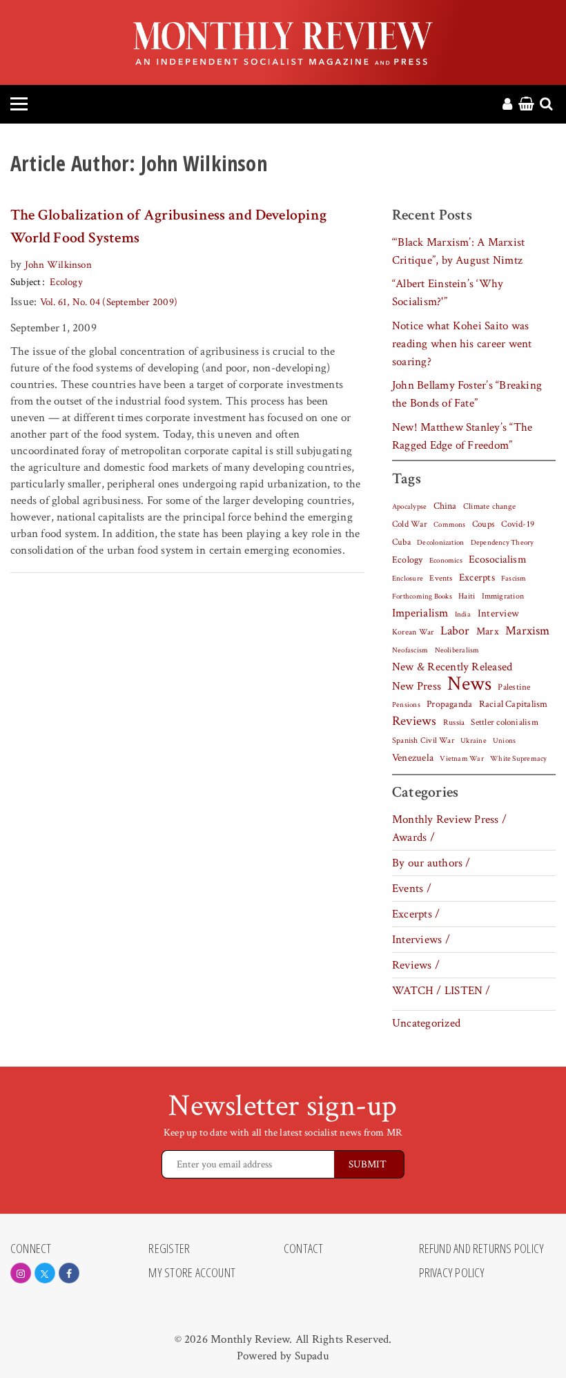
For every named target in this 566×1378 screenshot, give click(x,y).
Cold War (409, 524)
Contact (304, 1248)
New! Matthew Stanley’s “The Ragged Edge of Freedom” (462, 436)
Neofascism (410, 650)
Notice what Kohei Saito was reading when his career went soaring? (461, 343)
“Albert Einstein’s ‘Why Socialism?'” (447, 292)
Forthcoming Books (422, 596)
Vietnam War (462, 758)
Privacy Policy (452, 1273)
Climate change (489, 506)
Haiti (466, 595)
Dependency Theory (502, 542)
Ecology (66, 282)
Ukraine (473, 741)
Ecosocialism (498, 559)
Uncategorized (426, 1023)
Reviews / (416, 965)
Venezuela (412, 757)
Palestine (514, 687)
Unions (504, 741)
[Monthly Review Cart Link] (526, 105)
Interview (498, 613)
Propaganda (449, 704)
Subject (25, 282)
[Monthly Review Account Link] (507, 105)
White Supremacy (518, 759)
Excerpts (477, 577)
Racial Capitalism (513, 704)
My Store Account (191, 1273)
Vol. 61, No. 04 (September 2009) (108, 302)
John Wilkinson (58, 264)
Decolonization (440, 542)
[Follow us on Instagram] (20, 1273)
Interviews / (421, 939)
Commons (449, 525)
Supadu (312, 1356)
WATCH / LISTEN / (441, 990)
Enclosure (407, 578)
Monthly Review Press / (449, 819)
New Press (416, 686)
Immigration (503, 596)
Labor (455, 631)
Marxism (527, 631)
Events (440, 577)
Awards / (413, 837)
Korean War (412, 632)
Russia (454, 722)
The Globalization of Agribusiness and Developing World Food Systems (168, 226)
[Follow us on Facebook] (69, 1273)
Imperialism (420, 613)
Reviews (414, 721)
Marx (487, 631)
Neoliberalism (457, 650)
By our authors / (431, 863)
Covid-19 (517, 524)
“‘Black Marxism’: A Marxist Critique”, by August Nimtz (458, 251)
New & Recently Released (452, 667)
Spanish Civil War (423, 740)
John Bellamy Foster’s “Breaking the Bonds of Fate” (467, 394)
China (445, 506)
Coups (483, 524)
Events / (411, 888)
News (469, 683)
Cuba (401, 542)
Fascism (514, 578)
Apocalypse (409, 507)
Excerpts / (416, 914)
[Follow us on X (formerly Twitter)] (45, 1273)
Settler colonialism (504, 722)
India (463, 614)
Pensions (406, 705)
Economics (445, 560)
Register (169, 1248)
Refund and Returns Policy (482, 1248)
